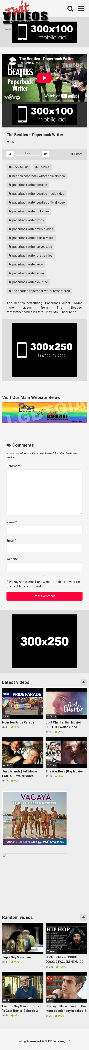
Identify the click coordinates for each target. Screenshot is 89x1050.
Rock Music (20, 167)
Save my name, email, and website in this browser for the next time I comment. (43, 584)
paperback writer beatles (29, 185)
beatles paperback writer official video (38, 176)
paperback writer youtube (30, 282)
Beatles (43, 167)
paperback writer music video (32, 229)
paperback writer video (28, 273)
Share (78, 154)
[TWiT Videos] (26, 13)
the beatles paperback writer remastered (41, 291)
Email (11, 540)
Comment (13, 466)
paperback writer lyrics (28, 220)
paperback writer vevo (27, 264)
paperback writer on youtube (32, 246)
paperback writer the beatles (32, 255)
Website (12, 559)
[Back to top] (81, 1041)
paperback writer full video (30, 211)
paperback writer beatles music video (38, 193)
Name (11, 522)
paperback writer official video (33, 238)
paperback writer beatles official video (38, 202)
